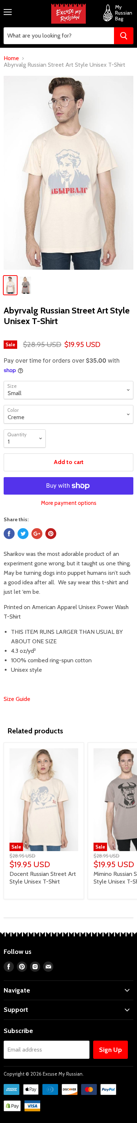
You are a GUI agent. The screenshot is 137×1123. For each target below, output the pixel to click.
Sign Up (110, 1050)
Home (11, 58)
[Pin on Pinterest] (50, 533)
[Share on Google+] (36, 533)
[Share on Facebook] (9, 533)
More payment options (68, 503)
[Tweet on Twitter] (23, 533)
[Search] (123, 35)
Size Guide (17, 698)
